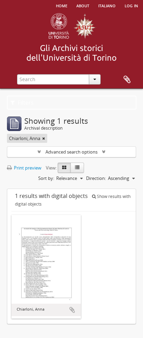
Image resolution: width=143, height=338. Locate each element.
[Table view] (77, 168)
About (82, 5)
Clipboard (127, 79)
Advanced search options (71, 152)
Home (61, 5)
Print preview (27, 168)
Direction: (96, 178)
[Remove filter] (43, 138)
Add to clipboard (72, 309)
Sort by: (46, 178)
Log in (131, 5)
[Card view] (64, 168)
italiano (107, 5)
